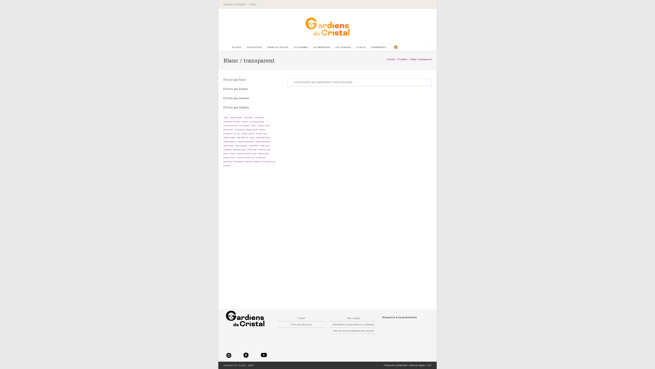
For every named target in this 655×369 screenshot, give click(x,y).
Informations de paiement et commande (353, 324)
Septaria (248, 161)
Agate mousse (236, 117)
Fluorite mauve (247, 133)
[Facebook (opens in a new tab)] (399, 5)
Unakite (226, 165)
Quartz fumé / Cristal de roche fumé (239, 157)
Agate (226, 117)
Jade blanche (242, 137)
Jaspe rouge (228, 145)
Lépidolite (227, 149)
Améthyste (259, 117)
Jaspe (252, 137)
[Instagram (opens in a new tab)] (415, 5)
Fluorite (262, 129)
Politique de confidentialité (395, 365)
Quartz (233, 153)
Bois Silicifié (244, 125)
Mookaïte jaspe (239, 149)
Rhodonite (227, 161)
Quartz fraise (263, 153)
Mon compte (353, 318)
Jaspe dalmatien (263, 137)
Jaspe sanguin (241, 145)
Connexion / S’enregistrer (235, 4)
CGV (429, 365)
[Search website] (433, 48)
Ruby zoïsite (239, 161)
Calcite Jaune (264, 125)
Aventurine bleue (256, 121)
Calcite (253, 125)
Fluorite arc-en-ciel (231, 133)
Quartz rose (261, 157)
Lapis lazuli (265, 145)
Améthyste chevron (231, 121)
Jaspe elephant (229, 141)
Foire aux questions (301, 324)
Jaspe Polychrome (262, 141)
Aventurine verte (230, 125)
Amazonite (248, 117)
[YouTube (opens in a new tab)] (427, 5)
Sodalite (256, 161)
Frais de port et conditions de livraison (353, 330)
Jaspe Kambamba (246, 141)
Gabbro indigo (229, 137)
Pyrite (225, 153)
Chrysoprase (239, 129)
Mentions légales (417, 365)
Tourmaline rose (268, 161)
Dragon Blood (251, 129)
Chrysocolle (228, 129)
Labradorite (253, 145)
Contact (252, 4)
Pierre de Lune (265, 149)
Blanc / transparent (421, 59)
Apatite (245, 121)
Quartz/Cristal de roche (247, 153)
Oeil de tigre (252, 149)
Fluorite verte (261, 133)
